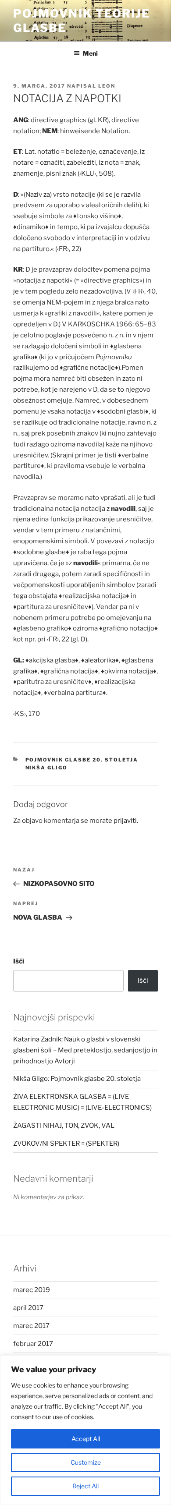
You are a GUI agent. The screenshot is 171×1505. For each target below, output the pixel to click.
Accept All (85, 1438)
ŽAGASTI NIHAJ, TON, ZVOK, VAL (63, 1126)
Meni (90, 53)
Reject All (85, 1486)
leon (106, 86)
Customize (86, 1462)
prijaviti (125, 821)
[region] (85, 1430)
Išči (18, 961)
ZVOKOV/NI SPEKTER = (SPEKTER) (66, 1143)
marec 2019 (31, 1290)
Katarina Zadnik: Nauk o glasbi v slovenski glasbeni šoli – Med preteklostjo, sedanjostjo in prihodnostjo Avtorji (85, 1050)
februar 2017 (33, 1344)
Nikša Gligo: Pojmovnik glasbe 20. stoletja (77, 1079)
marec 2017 (31, 1326)
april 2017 (28, 1308)
